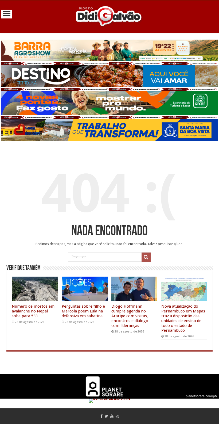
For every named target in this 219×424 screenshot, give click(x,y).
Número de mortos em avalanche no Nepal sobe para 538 (33, 311)
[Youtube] (112, 416)
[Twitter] (106, 416)
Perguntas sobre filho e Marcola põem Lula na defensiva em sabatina (83, 311)
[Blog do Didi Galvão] (109, 15)
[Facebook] (101, 416)
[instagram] (117, 416)
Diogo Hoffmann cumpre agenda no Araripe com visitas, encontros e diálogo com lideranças (129, 316)
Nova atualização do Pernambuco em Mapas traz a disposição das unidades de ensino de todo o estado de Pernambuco (183, 318)
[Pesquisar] (146, 257)
